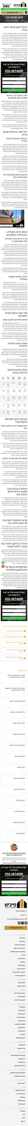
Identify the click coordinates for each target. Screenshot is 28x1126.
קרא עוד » (23, 681)
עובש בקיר (22, 1097)
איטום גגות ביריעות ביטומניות (17, 951)
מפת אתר (22, 1111)
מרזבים (23, 990)
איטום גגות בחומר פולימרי (18, 972)
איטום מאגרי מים (21, 1017)
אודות (23, 1118)
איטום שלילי (22, 1007)
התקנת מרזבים (21, 996)
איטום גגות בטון (21, 968)
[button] (26, 12)
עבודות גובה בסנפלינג (19, 1076)
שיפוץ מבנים (22, 1045)
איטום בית (22, 1034)
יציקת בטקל (22, 941)
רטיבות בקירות (20, 800)
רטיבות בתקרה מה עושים (17, 745)
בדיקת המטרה (21, 1062)
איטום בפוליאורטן (23, 323)
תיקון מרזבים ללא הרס (19, 993)
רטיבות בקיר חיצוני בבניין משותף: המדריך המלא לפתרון (15, 689)
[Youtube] (8, 6)
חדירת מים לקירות (19, 789)
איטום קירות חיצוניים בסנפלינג (17, 1072)
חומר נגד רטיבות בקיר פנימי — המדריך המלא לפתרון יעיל (15, 676)
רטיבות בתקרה (20, 833)
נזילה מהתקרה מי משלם (17, 712)
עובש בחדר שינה (21, 1093)
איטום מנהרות (21, 1031)
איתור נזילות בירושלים (19, 1065)
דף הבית (21, 20)
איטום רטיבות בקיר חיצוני (17, 701)
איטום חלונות (21, 1010)
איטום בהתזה (21, 965)
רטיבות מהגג (21, 767)
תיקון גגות (22, 962)
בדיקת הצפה (22, 1059)
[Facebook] (4, 6)
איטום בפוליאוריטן (20, 1038)
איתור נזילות (22, 1052)
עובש (23, 1087)
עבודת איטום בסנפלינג (21, 282)
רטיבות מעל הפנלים (19, 822)
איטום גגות (22, 935)
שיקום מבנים (21, 1042)
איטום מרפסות (21, 979)
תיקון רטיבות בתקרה (19, 734)
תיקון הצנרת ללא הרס (19, 1000)
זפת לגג (23, 955)
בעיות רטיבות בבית (19, 778)
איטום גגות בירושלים (20, 945)
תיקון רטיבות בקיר (19, 756)
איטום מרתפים (21, 1014)
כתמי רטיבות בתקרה (19, 723)
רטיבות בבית (15, 20)
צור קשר (23, 1121)
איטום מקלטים (21, 1027)
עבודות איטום (21, 958)
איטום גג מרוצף (21, 986)
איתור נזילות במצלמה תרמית (18, 1055)
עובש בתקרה (21, 1104)
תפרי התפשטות (21, 1048)
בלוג (24, 1114)
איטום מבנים (21, 1004)
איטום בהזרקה (21, 1020)
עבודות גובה (22, 1069)
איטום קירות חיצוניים (20, 1024)
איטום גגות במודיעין (20, 975)
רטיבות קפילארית (19, 811)
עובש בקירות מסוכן (20, 1090)
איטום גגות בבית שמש (19, 948)
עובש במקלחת (21, 1100)
